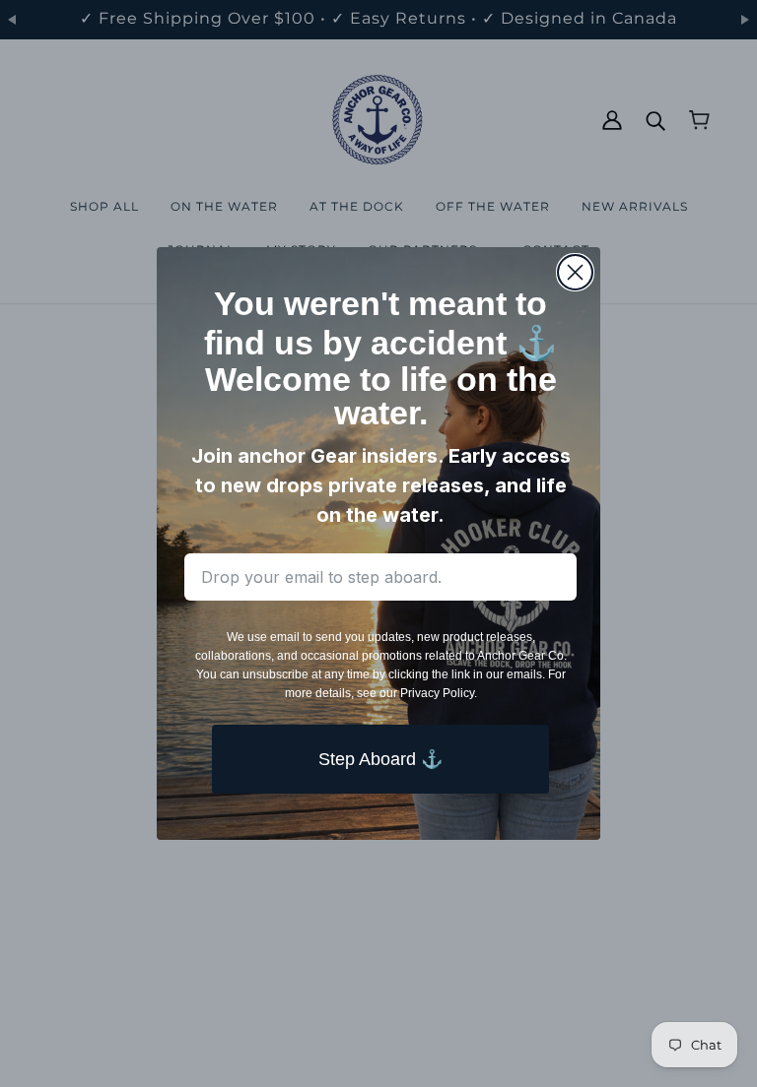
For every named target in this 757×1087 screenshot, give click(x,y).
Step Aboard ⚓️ (380, 759)
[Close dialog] (575, 272)
